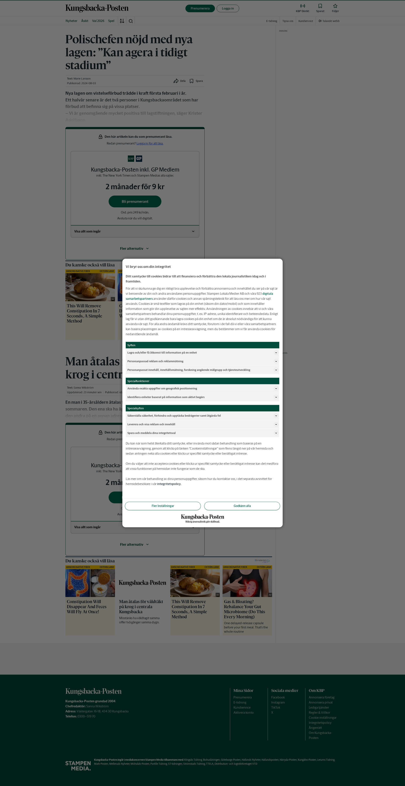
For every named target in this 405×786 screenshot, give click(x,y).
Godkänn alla (242, 506)
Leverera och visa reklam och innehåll (151, 424)
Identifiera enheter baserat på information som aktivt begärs (166, 397)
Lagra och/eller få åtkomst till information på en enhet (162, 352)
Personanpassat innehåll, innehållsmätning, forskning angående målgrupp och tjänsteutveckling (188, 369)
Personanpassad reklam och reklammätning (155, 361)
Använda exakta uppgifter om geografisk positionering (162, 388)
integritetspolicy (169, 484)
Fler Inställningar (163, 506)
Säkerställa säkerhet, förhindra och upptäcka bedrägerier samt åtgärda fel (174, 415)
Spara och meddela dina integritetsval (151, 433)
